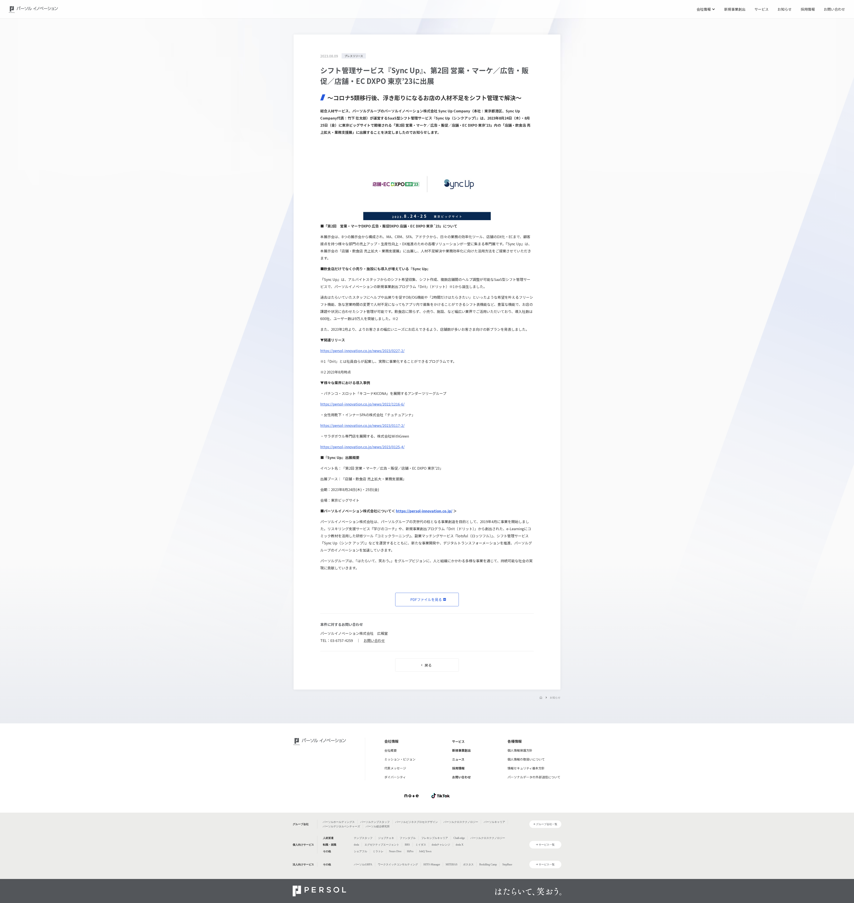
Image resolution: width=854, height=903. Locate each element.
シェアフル (360, 851)
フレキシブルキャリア (434, 838)
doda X (459, 844)
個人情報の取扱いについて (526, 759)
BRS (407, 844)
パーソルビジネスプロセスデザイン (416, 822)
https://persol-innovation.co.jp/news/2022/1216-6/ (362, 404)
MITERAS (451, 864)
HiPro (410, 851)
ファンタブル (408, 838)
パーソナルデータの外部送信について (534, 777)
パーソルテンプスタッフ (375, 822)
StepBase (507, 864)
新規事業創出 (734, 9)
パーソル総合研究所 (378, 826)
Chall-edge (459, 838)
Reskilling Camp (488, 864)
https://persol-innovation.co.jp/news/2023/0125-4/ (362, 446)
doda (356, 844)
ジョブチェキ (386, 838)
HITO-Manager (431, 864)
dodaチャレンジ (441, 844)
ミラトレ (378, 851)
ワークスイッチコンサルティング (398, 864)
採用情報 (808, 9)
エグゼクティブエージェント (382, 844)
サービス (761, 9)
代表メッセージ (395, 768)
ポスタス (468, 864)
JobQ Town (425, 851)
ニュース (458, 759)
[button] (706, 9)
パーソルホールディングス (339, 822)
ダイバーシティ (395, 777)
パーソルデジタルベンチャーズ (341, 826)
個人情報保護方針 (520, 750)
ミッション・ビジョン (399, 759)
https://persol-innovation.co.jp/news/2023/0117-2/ (362, 425)
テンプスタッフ (363, 838)
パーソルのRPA (363, 864)
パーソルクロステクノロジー (460, 822)
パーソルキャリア (494, 822)
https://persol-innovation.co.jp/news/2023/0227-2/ (362, 350)
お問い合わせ (834, 9)
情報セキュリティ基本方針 (526, 768)
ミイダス (420, 844)
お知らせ (784, 9)
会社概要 (390, 750)
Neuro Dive (395, 851)
